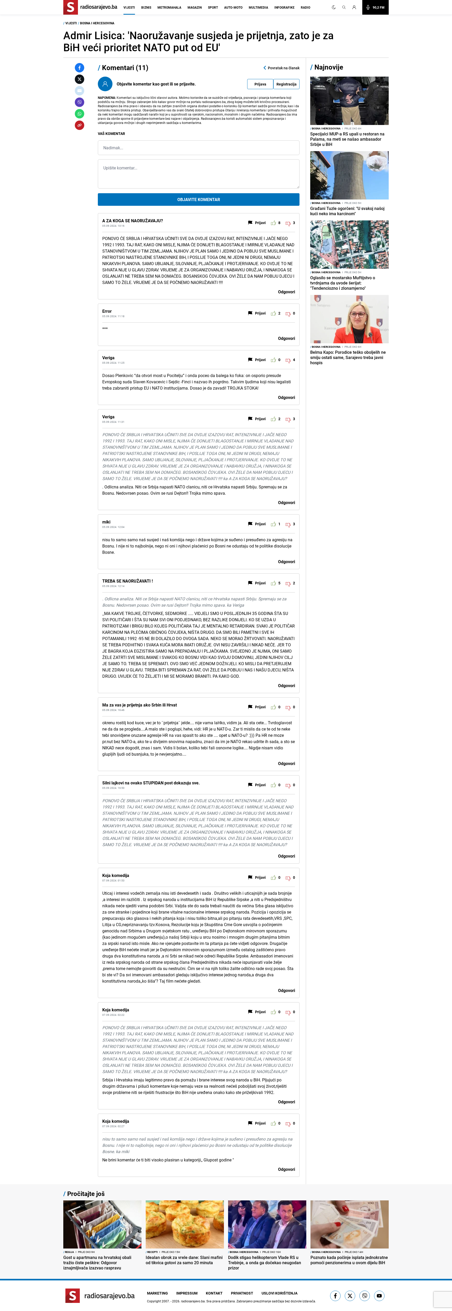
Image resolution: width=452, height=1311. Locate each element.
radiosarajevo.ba (193, 1301)
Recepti (152, 1252)
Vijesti (129, 7)
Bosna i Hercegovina (97, 23)
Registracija (286, 84)
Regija (68, 1252)
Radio (305, 7)
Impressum (186, 1293)
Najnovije (328, 67)
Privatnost (242, 1293)
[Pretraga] (344, 7)
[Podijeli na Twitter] (79, 79)
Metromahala (169, 7)
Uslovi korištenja (279, 1293)
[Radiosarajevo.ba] (100, 1296)
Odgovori (286, 292)
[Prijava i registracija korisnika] (355, 7)
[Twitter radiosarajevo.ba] (350, 1296)
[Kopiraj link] (79, 125)
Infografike (284, 7)
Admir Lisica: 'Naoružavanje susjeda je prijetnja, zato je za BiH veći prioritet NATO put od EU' (198, 41)
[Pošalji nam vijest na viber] (364, 1296)
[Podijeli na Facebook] (79, 67)
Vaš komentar (111, 133)
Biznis (146, 7)
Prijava (260, 84)
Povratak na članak (284, 67)
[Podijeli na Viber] (79, 102)
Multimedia (258, 7)
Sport (213, 7)
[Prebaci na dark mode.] (334, 7)
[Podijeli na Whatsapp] (79, 113)
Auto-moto (233, 7)
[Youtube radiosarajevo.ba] (379, 1296)
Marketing (157, 1293)
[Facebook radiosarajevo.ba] (335, 1296)
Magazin (195, 7)
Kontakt (214, 1293)
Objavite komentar (198, 199)
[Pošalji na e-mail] (79, 90)
